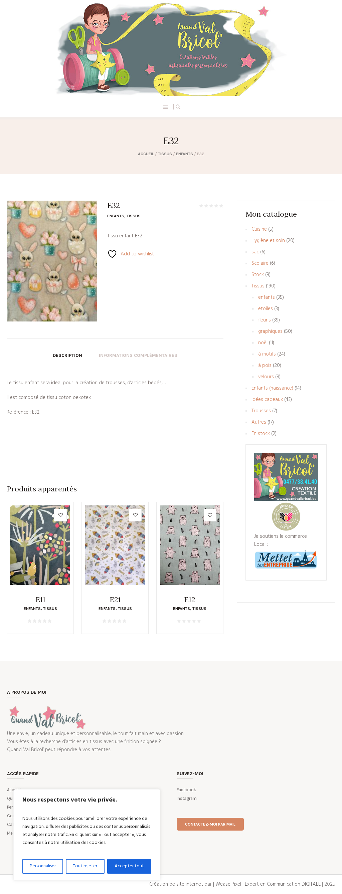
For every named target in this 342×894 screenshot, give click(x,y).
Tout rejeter (85, 866)
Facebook (186, 789)
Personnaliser (43, 866)
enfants (184, 154)
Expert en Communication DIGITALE (283, 884)
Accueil (146, 154)
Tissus (165, 154)
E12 (189, 599)
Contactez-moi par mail (210, 824)
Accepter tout (129, 866)
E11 (40, 599)
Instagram (187, 798)
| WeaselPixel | (229, 884)
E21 (115, 599)
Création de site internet (176, 884)
